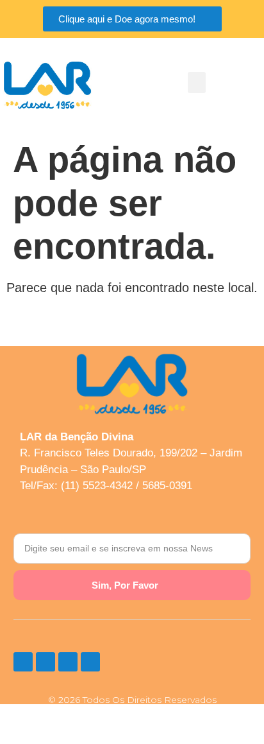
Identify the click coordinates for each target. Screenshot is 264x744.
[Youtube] (68, 661)
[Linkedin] (90, 661)
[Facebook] (45, 661)
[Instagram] (23, 661)
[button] (197, 82)
